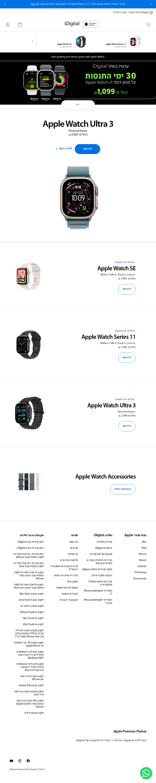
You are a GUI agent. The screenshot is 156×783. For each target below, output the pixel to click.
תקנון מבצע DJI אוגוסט (31, 685)
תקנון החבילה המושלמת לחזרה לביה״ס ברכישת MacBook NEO (30, 655)
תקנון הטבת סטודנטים (31, 600)
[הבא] (33, 42)
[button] (148, 24)
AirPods (142, 566)
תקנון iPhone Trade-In (32, 612)
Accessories (139, 578)
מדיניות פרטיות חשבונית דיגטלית (64, 568)
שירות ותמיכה (104, 542)
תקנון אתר (72, 581)
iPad (144, 548)
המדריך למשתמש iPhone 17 (98, 592)
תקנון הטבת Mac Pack (32, 593)
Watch (142, 560)
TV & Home (140, 572)
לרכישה (127, 289)
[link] (87, 149)
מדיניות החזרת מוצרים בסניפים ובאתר (99, 562)
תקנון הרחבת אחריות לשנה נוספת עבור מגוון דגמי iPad (29, 586)
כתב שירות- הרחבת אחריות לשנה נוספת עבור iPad (29, 565)
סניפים (74, 548)
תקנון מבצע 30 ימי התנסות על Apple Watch (29, 644)
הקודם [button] (151, 4)
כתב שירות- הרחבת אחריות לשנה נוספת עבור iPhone (29, 556)
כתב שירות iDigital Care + (30, 548)
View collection (123, 489)
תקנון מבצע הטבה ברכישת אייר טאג (29, 693)
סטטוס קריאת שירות (101, 554)
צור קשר (73, 542)
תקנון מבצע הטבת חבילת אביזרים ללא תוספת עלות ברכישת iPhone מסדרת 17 (29, 633)
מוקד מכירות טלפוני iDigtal (97, 569)
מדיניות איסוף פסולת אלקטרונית (100, 583)
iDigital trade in (103, 548)
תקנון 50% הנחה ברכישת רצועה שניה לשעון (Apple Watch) (30, 703)
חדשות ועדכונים (69, 560)
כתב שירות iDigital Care (31, 542)
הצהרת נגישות (70, 593)
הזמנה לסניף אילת (102, 575)
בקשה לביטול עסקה (67, 587)
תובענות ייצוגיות (69, 600)
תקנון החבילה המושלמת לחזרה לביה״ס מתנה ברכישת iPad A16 (30, 667)
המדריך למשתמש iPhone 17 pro (98, 602)
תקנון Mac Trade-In (33, 618)
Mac (144, 542)
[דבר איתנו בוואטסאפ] (146, 773)
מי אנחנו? (73, 554)
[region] (78, 78)
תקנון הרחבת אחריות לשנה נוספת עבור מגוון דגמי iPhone (29, 575)
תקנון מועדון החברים (32, 606)
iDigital (13, 769)
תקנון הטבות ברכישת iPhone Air (32, 678)
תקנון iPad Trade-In (33, 624)
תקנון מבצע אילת (34, 713)
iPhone (142, 554)
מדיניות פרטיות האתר (65, 575)
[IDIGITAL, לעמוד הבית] (90, 24)
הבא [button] (5, 4)
